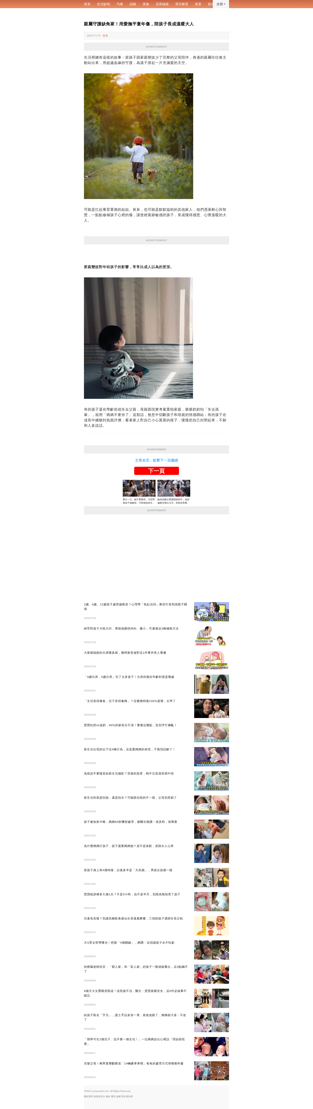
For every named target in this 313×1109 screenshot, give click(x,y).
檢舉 (105, 35)
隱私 (113, 1096)
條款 (108, 1096)
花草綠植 (162, 4)
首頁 (87, 4)
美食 (146, 4)
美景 (198, 4)
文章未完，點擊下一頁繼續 (156, 460)
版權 (118, 1096)
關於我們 (88, 1096)
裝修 (211, 4)
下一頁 (156, 471)
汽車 (120, 4)
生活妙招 (103, 4)
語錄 (133, 4)
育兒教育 (181, 4)
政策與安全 (99, 1096)
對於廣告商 (127, 1096)
